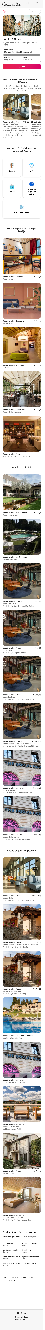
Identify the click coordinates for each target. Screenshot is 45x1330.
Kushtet (26, 1319)
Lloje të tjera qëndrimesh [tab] (11, 1237)
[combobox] (21, 52)
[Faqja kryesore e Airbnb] (4, 11)
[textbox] (12, 60)
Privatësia (17, 1319)
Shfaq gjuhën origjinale (12, 5)
